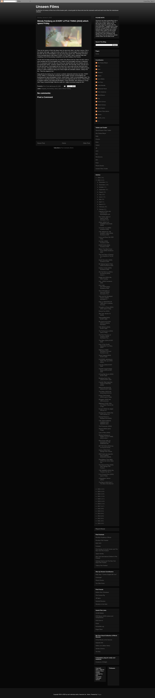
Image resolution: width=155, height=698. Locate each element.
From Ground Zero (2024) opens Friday (106, 475)
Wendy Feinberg (66, 88)
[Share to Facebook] (73, 86)
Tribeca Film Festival (101, 565)
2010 (99, 523)
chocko (99, 114)
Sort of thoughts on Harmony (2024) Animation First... (104, 292)
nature (56, 88)
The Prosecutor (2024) (105, 426)
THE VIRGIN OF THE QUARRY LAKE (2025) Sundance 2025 (106, 233)
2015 (99, 511)
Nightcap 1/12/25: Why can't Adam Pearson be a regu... (106, 405)
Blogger (99, 694)
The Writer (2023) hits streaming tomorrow (105, 392)
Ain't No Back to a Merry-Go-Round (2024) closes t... (106, 273)
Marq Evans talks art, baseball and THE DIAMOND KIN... (105, 442)
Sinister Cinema (100, 648)
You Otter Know (100, 583)
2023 (99, 491)
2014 (99, 513)
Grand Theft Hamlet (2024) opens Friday (105, 396)
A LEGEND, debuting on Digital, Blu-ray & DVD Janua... (105, 361)
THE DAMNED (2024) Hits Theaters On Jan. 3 (106, 471)
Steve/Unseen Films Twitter (103, 130)
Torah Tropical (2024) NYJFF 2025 (105, 356)
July (100, 194)
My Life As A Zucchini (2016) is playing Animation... (105, 323)
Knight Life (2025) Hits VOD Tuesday (105, 278)
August (101, 192)
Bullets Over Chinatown (102, 592)
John (97, 151)
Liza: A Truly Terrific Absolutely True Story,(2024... (105, 346)
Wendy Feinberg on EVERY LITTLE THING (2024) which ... (106, 436)
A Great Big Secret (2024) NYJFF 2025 (106, 374)
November (102, 184)
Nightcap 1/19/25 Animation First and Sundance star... (105, 351)
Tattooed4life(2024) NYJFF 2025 (104, 318)
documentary (50, 88)
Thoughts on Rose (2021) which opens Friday (106, 307)
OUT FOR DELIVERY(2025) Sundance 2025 (104, 287)
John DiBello (100, 79)
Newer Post (41, 143)
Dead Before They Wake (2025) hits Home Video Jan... (106, 461)
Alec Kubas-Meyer (102, 63)
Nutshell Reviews (100, 601)
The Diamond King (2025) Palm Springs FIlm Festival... (106, 466)
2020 (99, 499)
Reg (98, 98)
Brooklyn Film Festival (102, 540)
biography (43, 88)
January (101, 209)
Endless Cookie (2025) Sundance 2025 (105, 268)
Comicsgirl (99, 577)
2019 (99, 501)
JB (96, 148)
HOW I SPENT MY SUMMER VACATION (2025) (105, 224)
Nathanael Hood (102, 88)
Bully (98, 66)
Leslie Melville (101, 85)
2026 (99, 177)
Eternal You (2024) (104, 311)
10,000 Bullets (100, 613)
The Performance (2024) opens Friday (106, 331)
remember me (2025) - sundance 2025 (105, 228)
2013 (99, 516)
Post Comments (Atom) (67, 148)
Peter (97, 163)
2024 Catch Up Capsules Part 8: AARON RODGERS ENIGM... (106, 455)
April (100, 202)
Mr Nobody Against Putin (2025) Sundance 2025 (106, 264)
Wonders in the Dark (101, 604)
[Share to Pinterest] (75, 86)
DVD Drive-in (99, 620)
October (101, 187)
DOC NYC (98, 543)
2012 (99, 518)
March (101, 204)
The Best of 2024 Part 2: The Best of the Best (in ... (106, 484)
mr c (98, 121)
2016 (99, 508)
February (102, 206)
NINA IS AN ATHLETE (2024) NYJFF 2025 (105, 388)
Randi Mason (101, 95)
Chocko (98, 139)
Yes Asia (98, 651)
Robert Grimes (101, 101)
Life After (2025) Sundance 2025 (104, 241)
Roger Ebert (99, 629)
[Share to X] (71, 86)
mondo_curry (101, 118)
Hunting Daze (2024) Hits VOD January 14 (106, 413)
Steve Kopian (101, 108)
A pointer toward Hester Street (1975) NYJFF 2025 (105, 370)
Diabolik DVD (99, 642)
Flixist (97, 623)
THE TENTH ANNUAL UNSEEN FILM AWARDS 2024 (105, 422)
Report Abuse (100, 529)
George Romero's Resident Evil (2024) (105, 417)
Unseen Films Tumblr (102, 168)
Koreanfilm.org (100, 626)
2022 (99, 494)
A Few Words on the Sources (104, 639)
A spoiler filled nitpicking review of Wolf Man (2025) (105, 383)
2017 (99, 506)
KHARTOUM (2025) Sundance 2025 (104, 245)
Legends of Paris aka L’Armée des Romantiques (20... (105, 213)
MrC (97, 160)
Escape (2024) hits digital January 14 (106, 409)
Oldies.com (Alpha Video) (103, 645)
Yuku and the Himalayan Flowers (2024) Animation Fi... (106, 297)
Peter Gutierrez (101, 92)
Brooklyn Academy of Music (103, 537)
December (102, 182)
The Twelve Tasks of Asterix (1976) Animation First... (104, 218)
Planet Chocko (100, 165)
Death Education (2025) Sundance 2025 (105, 260)
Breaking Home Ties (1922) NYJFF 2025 (105, 378)
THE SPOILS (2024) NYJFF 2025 (104, 327)
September (102, 189)
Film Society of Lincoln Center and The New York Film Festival (107, 549)
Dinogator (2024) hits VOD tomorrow (105, 400)
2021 (99, 496)
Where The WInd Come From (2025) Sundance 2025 (106, 250)
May (100, 199)
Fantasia (98, 546)
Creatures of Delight (101, 662)
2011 (99, 521)
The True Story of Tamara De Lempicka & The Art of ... (106, 256)
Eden (98, 69)
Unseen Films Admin (103, 111)
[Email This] (68, 86)
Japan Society (100, 553)
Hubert (99, 75)
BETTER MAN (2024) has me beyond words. (106, 446)
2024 (99, 489)
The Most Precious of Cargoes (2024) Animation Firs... (105, 336)
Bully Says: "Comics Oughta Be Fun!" (106, 574)
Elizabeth (100, 72)
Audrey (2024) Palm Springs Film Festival (105, 450)
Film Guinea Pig (100, 595)
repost (60, 88)
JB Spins (98, 598)
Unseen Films (47, 7)
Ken (97, 154)
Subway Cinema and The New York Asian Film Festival (106, 561)
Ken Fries (100, 82)
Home (64, 143)
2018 (99, 503)
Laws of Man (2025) (104, 432)
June (100, 197)
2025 (99, 180)
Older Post (86, 143)
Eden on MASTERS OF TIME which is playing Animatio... (105, 303)
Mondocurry (99, 157)
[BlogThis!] (70, 86)
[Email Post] (64, 86)
